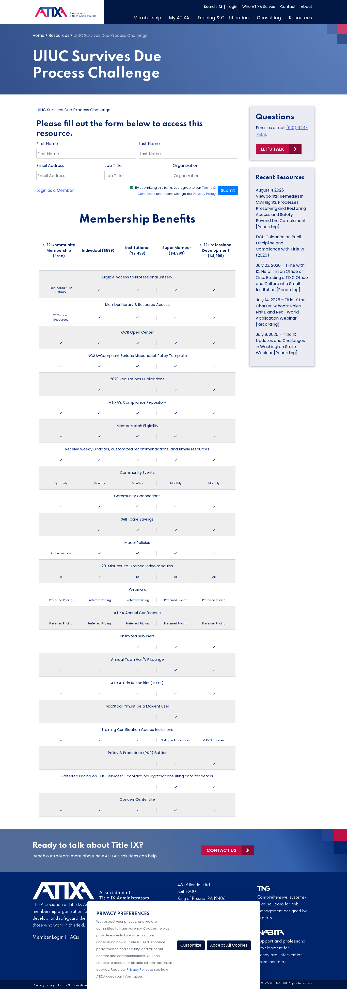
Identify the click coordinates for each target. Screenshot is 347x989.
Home (38, 35)
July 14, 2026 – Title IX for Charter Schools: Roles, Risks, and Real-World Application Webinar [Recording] (280, 312)
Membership (147, 18)
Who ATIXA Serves (258, 6)
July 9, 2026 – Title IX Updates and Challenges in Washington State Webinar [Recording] (280, 344)
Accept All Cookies (229, 945)
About (306, 6)
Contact (288, 6)
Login (232, 6)
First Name (47, 144)
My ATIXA (179, 18)
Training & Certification (223, 18)
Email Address (50, 165)
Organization (185, 165)
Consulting (269, 18)
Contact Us (221, 850)
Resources (300, 18)
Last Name (149, 144)
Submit (228, 190)
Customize (190, 945)
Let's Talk (272, 149)
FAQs (73, 937)
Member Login (48, 937)
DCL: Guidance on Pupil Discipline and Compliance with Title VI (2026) (280, 246)
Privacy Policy (204, 194)
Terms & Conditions (72, 985)
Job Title (113, 165)
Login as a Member (55, 190)
